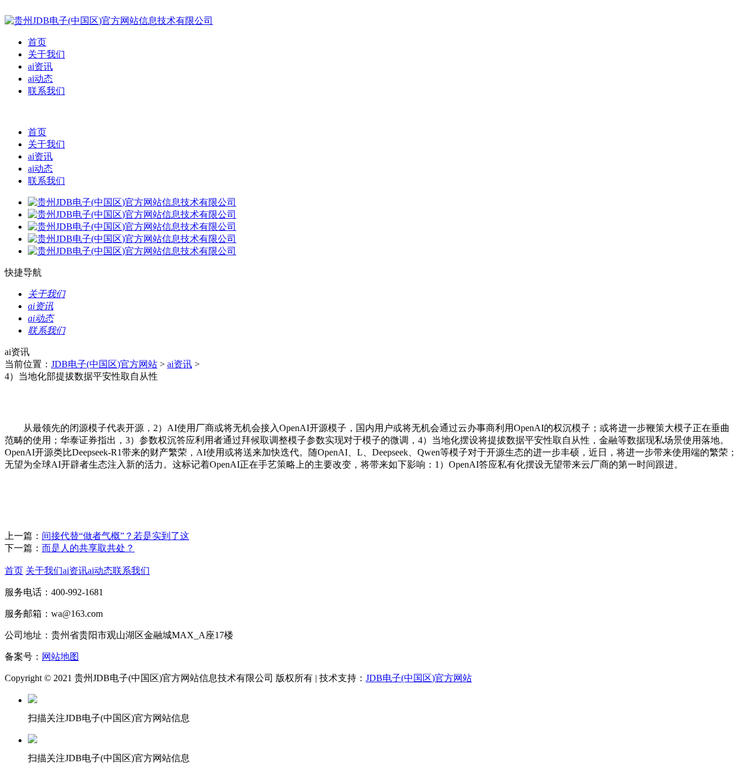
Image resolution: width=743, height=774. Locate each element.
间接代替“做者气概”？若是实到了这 (115, 536)
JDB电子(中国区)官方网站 (104, 364)
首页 (37, 42)
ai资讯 (40, 66)
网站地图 (60, 656)
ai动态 (40, 79)
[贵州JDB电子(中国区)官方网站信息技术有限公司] (109, 21)
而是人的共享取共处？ (88, 548)
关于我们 (46, 54)
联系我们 (46, 91)
